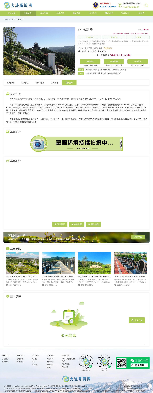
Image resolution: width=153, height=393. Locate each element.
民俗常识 (50, 359)
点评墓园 (114, 61)
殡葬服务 (50, 364)
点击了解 (138, 237)
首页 (13, 19)
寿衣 (33, 361)
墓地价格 (20, 359)
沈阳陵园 (65, 367)
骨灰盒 (34, 359)
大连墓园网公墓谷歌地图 (132, 388)
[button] (35, 73)
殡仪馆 (49, 367)
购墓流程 (20, 361)
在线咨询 (90, 61)
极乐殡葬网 (66, 364)
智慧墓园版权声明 (57, 386)
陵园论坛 (50, 361)
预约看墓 (138, 61)
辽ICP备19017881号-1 (42, 386)
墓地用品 (35, 364)
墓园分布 (5, 361)
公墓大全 (21, 19)
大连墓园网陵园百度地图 (132, 386)
